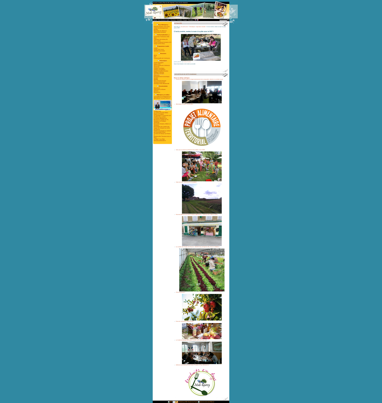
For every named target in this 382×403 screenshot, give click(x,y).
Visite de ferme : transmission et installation (186, 182)
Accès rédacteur (183, 2)
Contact (160, 2)
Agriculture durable (200, 26)
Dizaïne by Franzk (192, 401)
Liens (176, 2)
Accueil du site (184, 26)
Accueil (155, 2)
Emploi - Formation (188, 20)
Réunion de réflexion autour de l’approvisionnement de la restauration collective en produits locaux (199, 79)
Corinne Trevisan (187, 61)
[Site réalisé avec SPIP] (170, 401)
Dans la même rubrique (182, 78)
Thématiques (192, 26)
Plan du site (166, 2)
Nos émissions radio (163, 20)
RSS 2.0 (212, 401)
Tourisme (173, 20)
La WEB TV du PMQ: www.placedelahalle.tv (160, 140)
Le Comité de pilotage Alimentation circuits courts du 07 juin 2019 (191, 340)
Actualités (179, 20)
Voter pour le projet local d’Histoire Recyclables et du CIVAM (190, 149)
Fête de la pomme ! (180, 292)
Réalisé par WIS (183, 401)
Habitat (155, 20)
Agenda (172, 2)
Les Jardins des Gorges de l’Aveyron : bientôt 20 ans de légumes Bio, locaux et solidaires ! (198, 246)
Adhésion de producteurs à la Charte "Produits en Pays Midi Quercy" (192, 364)
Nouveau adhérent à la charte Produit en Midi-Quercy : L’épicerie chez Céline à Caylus (197, 214)
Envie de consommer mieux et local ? (185, 321)
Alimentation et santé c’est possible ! (184, 104)
